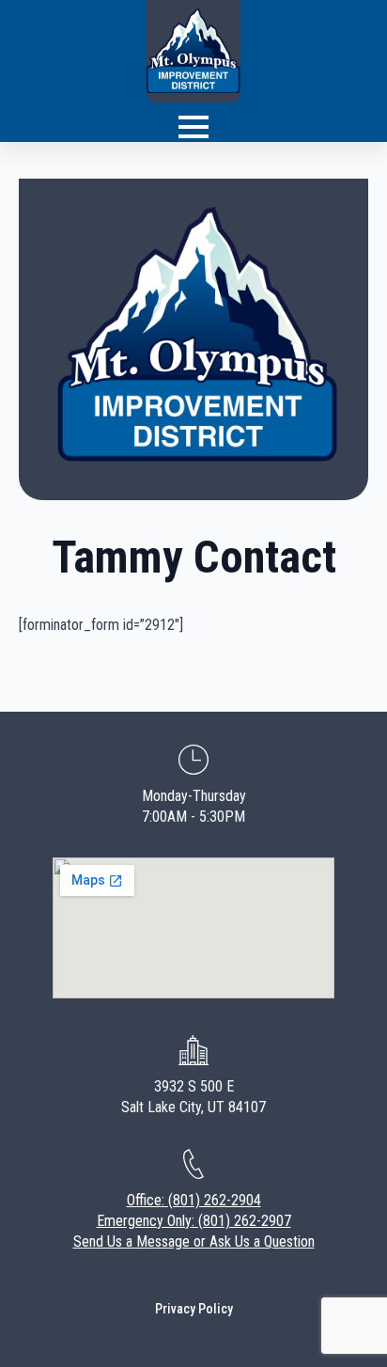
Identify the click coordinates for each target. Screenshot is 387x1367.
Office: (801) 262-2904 (194, 1200)
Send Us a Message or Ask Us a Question (194, 1241)
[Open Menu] (193, 127)
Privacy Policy (194, 1308)
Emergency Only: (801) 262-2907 (194, 1221)
